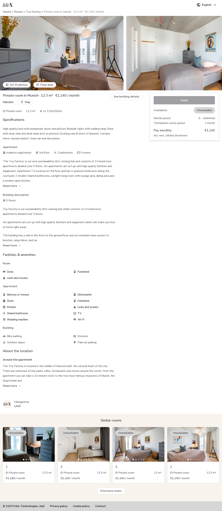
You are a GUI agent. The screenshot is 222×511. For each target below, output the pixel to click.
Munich (7, 12)
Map (27, 102)
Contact (100, 506)
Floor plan (46, 85)
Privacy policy (58, 506)
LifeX (17, 406)
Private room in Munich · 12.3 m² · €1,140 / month (74, 12)
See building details (126, 96)
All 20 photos (19, 85)
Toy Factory (33, 12)
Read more (10, 186)
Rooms (18, 12)
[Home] (8, 5)
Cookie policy (81, 506)
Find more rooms (111, 491)
